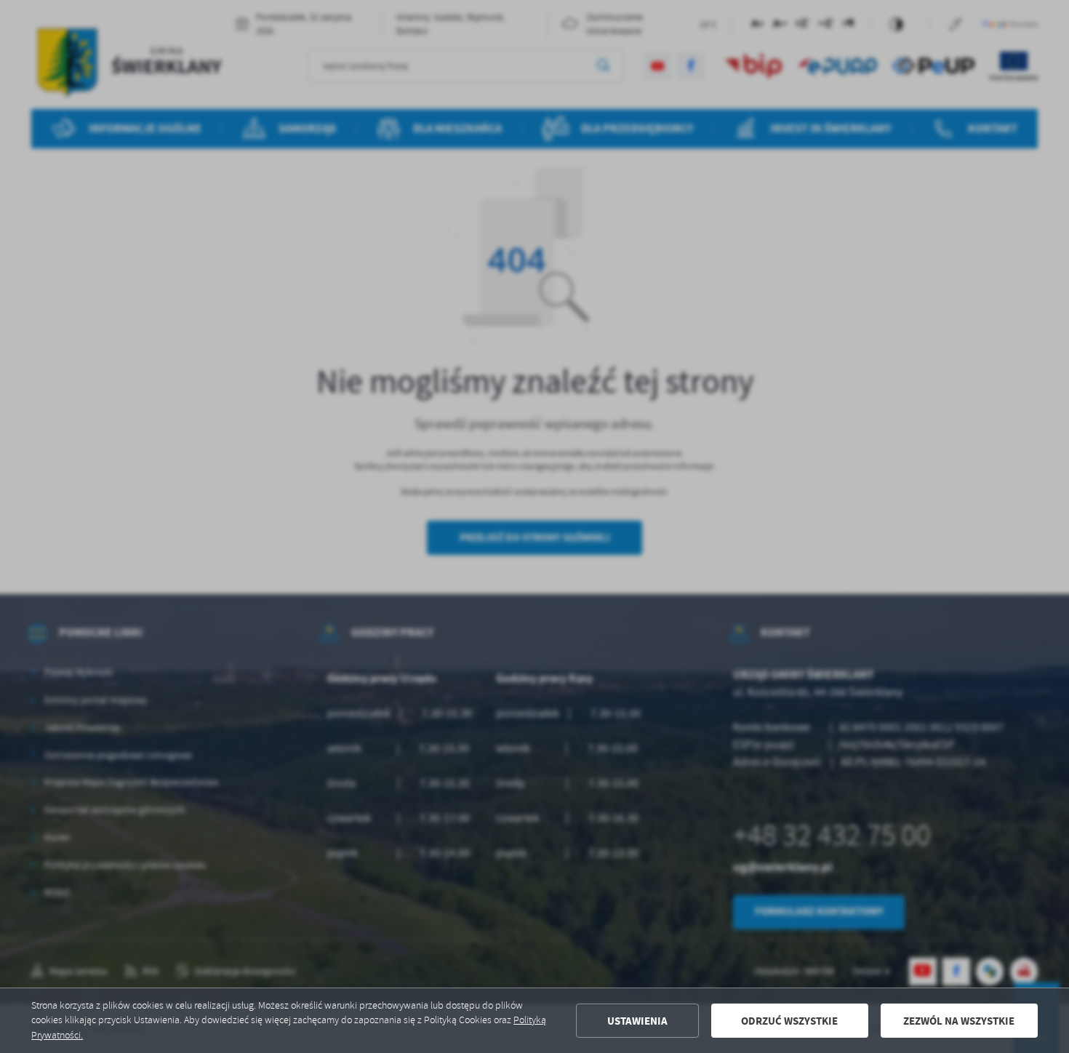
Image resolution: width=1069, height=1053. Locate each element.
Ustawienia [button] (637, 1021)
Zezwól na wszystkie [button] (958, 1021)
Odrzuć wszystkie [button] (789, 1021)
